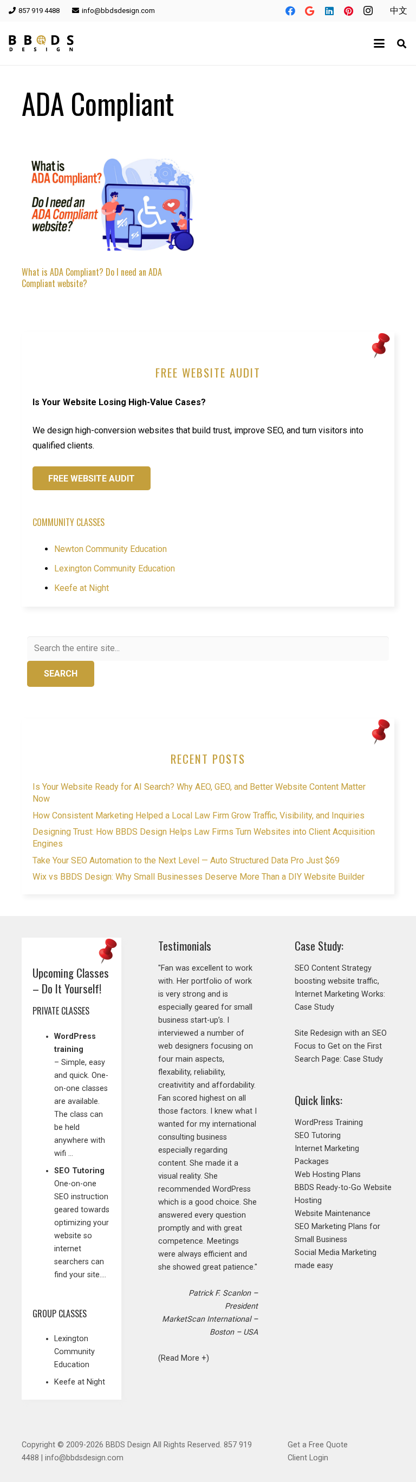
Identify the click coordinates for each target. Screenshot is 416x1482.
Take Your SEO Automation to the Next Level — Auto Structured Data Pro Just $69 (186, 860)
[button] (379, 43)
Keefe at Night (81, 588)
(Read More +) (183, 1358)
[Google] (310, 11)
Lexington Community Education (114, 568)
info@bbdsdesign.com (84, 1457)
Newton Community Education (110, 549)
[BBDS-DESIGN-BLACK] (41, 43)
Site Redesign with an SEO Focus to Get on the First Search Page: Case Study (341, 1046)
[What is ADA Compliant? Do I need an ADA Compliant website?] (108, 199)
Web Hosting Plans (328, 1174)
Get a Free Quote (318, 1445)
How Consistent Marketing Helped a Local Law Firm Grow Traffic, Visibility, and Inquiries (198, 815)
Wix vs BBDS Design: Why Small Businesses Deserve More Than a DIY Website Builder (198, 877)
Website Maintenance (332, 1213)
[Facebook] (290, 11)
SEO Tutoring (318, 1135)
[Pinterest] (349, 11)
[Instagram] (368, 11)
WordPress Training (329, 1122)
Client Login (308, 1457)
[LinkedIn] (329, 11)
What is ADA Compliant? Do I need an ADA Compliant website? (92, 277)
